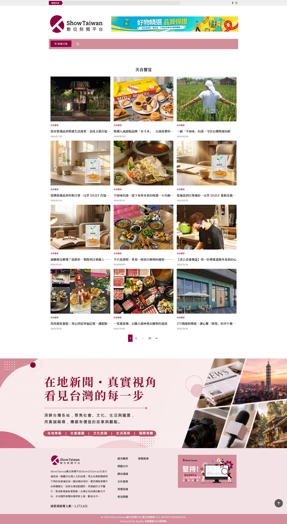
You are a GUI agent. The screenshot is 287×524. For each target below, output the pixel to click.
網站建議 (122, 474)
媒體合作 (122, 466)
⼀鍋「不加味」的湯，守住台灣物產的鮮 (204, 131)
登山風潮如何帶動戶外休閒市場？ (81, 2)
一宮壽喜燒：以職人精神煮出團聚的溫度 (140, 323)
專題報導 (143, 458)
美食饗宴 (54, 125)
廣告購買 (122, 458)
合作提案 (122, 481)
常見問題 (122, 497)
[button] (60, 44)
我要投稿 (122, 489)
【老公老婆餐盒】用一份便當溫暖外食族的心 (207, 259)
